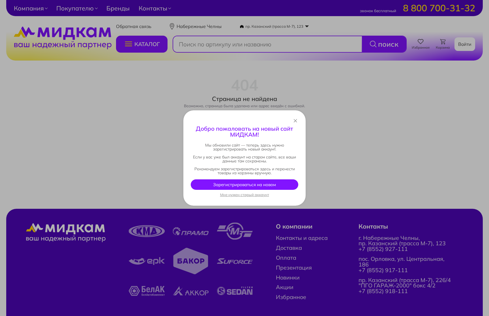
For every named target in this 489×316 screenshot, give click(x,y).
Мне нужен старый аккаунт (244, 195)
